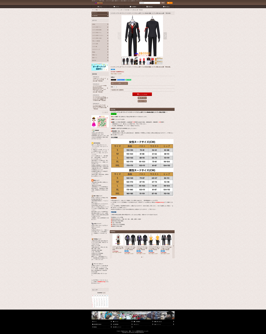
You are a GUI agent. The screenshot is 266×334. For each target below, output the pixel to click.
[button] (119, 35)
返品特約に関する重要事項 (118, 89)
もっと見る (105, 112)
